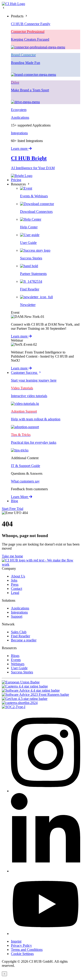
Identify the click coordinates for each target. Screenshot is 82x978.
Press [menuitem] (14, 584)
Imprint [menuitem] (16, 941)
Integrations (19, 133)
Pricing (16, 180)
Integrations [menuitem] (19, 612)
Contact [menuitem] (16, 588)
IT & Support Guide (25, 466)
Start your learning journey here (33, 380)
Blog (14, 501)
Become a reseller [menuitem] (23, 640)
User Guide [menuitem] (19, 668)
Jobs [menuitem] (14, 580)
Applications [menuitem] (20, 608)
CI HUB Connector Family (30, 24)
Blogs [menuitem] (15, 656)
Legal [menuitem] (15, 593)
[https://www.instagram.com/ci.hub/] (45, 791)
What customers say (25, 481)
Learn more (19, 148)
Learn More (20, 497)
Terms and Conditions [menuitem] (27, 950)
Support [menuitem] (16, 616)
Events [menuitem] (16, 660)
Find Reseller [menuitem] (20, 636)
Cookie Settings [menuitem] (22, 954)
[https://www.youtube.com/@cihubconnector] (45, 934)
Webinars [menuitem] (17, 664)
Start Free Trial (12, 509)
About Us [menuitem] (18, 576)
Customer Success (24, 372)
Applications (20, 117)
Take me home (12, 556)
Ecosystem (18, 110)
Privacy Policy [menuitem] (21, 945)
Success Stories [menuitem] (22, 672)
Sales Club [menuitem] (18, 632)
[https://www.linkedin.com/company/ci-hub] (45, 871)
